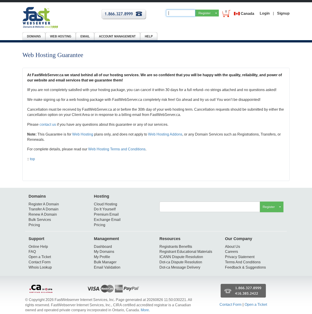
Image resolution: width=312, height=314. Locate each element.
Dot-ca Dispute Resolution (180, 262)
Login (265, 13)
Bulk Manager (105, 262)
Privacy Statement (239, 257)
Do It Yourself (105, 209)
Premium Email (106, 214)
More (145, 310)
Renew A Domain (43, 214)
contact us (48, 124)
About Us (232, 247)
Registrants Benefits (175, 247)
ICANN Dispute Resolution (181, 257)
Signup (283, 13)
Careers (231, 252)
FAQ (32, 252)
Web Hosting (82, 134)
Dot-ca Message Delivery (179, 267)
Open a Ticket (40, 257)
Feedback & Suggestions (245, 267)
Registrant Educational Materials (185, 252)
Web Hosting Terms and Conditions (116, 149)
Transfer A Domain (43, 209)
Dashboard (103, 247)
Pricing (34, 225)
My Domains (104, 252)
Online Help (38, 247)
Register (204, 13)
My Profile (102, 257)
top (32, 159)
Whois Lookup (40, 267)
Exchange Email (107, 220)
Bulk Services (40, 220)
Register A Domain (44, 204)
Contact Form (39, 262)
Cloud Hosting (105, 204)
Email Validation (107, 267)
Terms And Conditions (243, 262)
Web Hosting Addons (165, 134)
